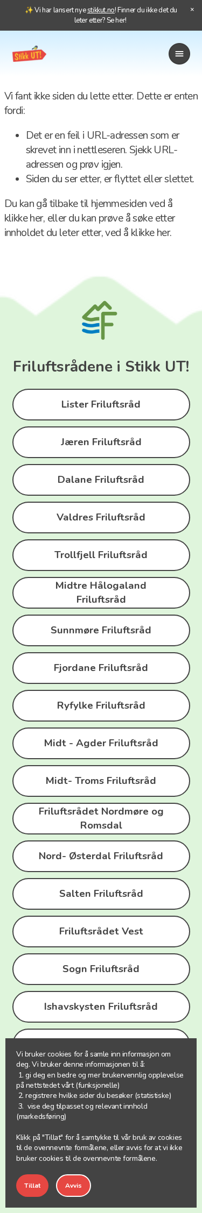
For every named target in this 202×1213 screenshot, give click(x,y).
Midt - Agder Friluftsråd (101, 743)
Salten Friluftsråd (101, 894)
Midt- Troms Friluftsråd (101, 781)
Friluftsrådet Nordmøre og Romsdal (101, 818)
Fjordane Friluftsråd (101, 668)
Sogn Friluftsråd (101, 969)
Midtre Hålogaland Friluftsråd (101, 592)
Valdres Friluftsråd (101, 517)
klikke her (23, 218)
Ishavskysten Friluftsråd (101, 1007)
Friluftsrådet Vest (101, 931)
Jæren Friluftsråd (101, 442)
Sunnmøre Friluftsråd (101, 630)
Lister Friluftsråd (101, 404)
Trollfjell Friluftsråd (101, 555)
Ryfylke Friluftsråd (101, 705)
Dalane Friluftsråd (101, 480)
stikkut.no (101, 10)
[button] (192, 9)
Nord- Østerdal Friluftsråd (101, 856)
